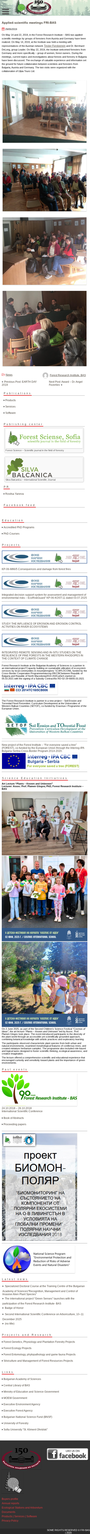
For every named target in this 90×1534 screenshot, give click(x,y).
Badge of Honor (14, 1307)
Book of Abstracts (13, 1118)
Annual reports (10, 1503)
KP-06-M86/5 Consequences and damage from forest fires (36, 569)
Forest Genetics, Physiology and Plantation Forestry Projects (39, 1341)
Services (10, 406)
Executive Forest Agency (18, 1410)
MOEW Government (15, 1398)
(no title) (9, 1323)
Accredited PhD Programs (18, 527)
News (9, 374)
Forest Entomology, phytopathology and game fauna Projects (39, 1354)
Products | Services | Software (19, 1516)
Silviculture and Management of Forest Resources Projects (38, 1360)
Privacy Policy (10, 1520)
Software (10, 412)
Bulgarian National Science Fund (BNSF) (27, 1416)
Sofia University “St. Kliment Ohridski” (25, 1429)
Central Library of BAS (16, 1385)
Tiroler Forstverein (55, 45)
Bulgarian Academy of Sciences (22, 1379)
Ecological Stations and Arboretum (22, 1507)
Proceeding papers (14, 1124)
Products (10, 400)
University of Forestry (15, 1423)
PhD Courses (11, 533)
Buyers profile (10, 1498)
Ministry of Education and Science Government (31, 1391)
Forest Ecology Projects (17, 1348)
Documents (8, 1512)
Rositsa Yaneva (14, 493)
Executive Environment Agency (21, 1404)
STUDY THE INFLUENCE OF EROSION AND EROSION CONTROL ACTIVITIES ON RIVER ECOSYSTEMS (41, 625)
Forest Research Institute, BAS (68, 375)
